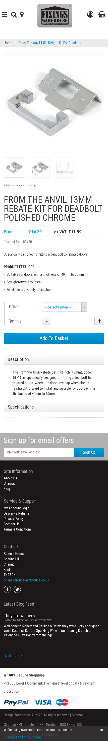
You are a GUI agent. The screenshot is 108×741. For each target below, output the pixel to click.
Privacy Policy (14, 519)
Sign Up (89, 452)
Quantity (15, 321)
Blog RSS (75, 725)
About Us (10, 478)
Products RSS (56, 725)
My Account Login (16, 508)
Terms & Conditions (18, 529)
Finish (13, 306)
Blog (7, 489)
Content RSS (34, 725)
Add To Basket (54, 338)
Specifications (21, 407)
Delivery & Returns (16, 513)
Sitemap (10, 483)
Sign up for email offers (39, 440)
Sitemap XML (13, 725)
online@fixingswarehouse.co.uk (26, 580)
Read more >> (14, 656)
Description (18, 359)
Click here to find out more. (23, 737)
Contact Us (12, 524)
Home (8, 43)
